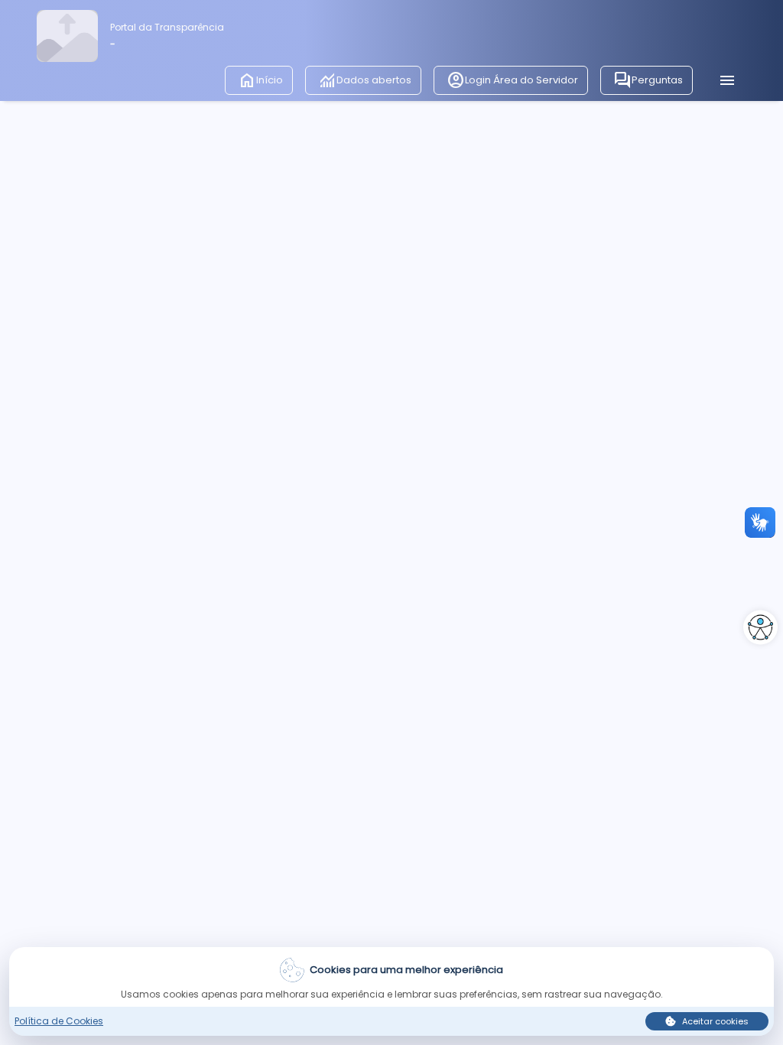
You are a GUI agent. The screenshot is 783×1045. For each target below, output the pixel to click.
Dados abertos (364, 80)
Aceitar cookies (715, 1021)
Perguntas (648, 80)
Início (260, 80)
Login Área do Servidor (512, 80)
